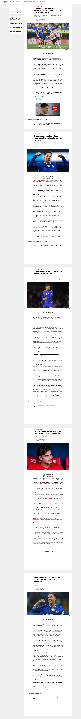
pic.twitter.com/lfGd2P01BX (51, 687)
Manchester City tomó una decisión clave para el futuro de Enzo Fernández (15, 32)
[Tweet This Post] (57, 146)
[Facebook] (12, 12)
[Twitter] (14, 12)
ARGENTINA (35, 180)
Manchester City (54, 245)
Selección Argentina (44, 224)
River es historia (32, 1)
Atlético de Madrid (60, 479)
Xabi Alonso (50, 317)
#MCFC (45, 685)
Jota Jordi (40, 551)
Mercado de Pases (25, 1)
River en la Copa (18, 1)
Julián (48, 481)
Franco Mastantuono (47, 57)
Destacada (40, 123)
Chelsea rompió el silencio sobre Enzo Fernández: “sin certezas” (16, 24)
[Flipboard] (17, 12)
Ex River (43, 1)
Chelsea (40, 245)
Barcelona (58, 513)
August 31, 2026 (49, 689)
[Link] (59, 146)
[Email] (20, 12)
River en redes (38, 1)
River (47, 59)
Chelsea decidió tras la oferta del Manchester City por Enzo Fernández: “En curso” (16, 19)
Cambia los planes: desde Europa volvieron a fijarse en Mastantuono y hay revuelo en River (15, 8)
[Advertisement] (48, 254)
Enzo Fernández (46, 245)
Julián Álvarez (38, 483)
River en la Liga (11, 1)
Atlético (42, 482)
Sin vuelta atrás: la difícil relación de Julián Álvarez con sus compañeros (16, 28)
